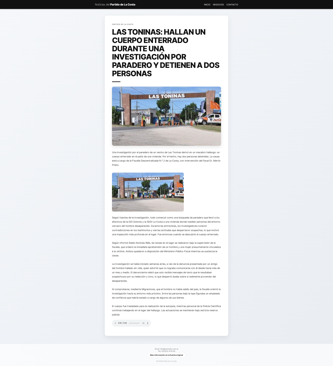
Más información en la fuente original (166, 355)
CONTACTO (232, 4)
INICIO (207, 4)
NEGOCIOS (219, 4)
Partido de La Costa (115, 4)
